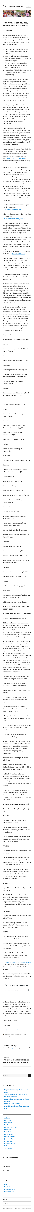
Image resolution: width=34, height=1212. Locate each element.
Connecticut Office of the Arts (15, 158)
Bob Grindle (8, 1122)
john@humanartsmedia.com (12, 1030)
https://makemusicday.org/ (12, 209)
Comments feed (9, 1189)
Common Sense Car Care (12, 1104)
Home (5, 1199)
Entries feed (8, 1187)
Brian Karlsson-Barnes (11, 1127)
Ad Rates (7, 1118)
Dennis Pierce (8, 1134)
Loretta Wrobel (9, 1141)
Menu (28, 6)
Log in (6, 1184)
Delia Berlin (8, 1132)
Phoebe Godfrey (9, 1143)
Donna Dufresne (9, 1136)
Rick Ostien (8, 1146)
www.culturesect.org (18, 253)
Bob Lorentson (9, 1125)
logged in (14, 1048)
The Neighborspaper (13, 6)
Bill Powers (7, 1120)
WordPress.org (9, 1191)
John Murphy (23, 1034)
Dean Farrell (8, 1129)
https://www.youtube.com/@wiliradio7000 (17, 962)
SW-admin (8, 1034)
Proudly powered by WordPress (23, 1209)
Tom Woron (8, 1148)
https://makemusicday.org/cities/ (14, 219)
